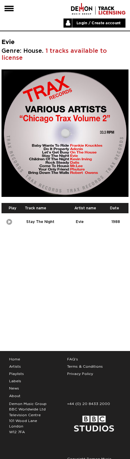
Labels (15, 381)
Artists (15, 366)
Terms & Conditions (85, 366)
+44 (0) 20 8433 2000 (88, 404)
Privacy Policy (80, 374)
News (14, 388)
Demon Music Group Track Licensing (81, 9)
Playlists (16, 374)
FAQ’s (72, 359)
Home (14, 359)
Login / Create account (98, 23)
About (15, 396)
